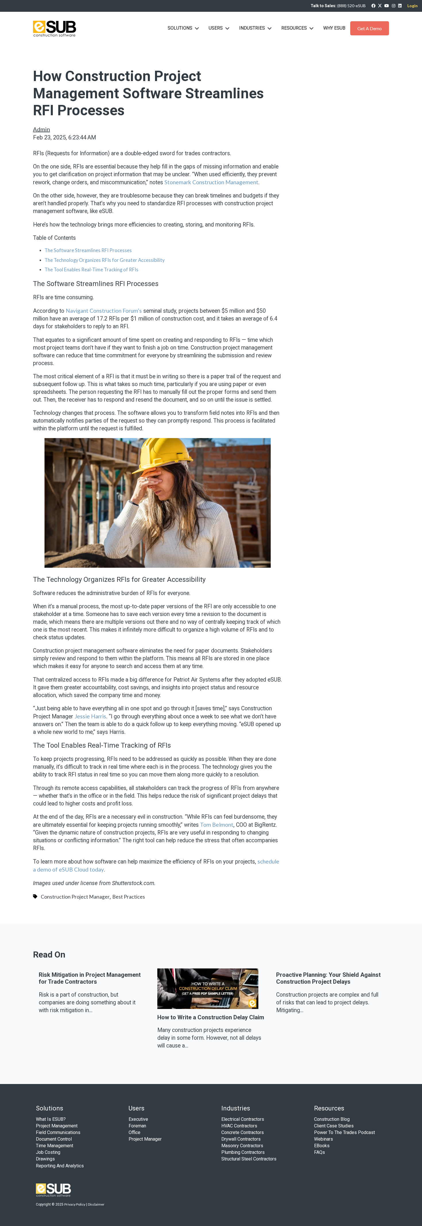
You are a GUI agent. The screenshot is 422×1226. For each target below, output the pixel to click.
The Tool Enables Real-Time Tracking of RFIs (91, 270)
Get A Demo (369, 28)
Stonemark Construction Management (211, 182)
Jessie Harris (90, 716)
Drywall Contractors (241, 1139)
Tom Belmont (216, 824)
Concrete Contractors (242, 1132)
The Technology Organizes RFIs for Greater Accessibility (104, 260)
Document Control (54, 1139)
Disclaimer (96, 1204)
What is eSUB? (51, 1119)
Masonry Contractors (242, 1145)
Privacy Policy (74, 1204)
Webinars (323, 1139)
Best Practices (128, 897)
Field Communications (58, 1132)
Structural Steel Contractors (248, 1159)
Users (216, 28)
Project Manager (145, 1139)
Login (412, 5)
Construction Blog (332, 1119)
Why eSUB (334, 28)
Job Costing (48, 1152)
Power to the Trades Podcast (344, 1132)
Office (134, 1132)
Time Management (54, 1145)
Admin (41, 129)
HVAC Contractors (239, 1126)
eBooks (322, 1145)
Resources (294, 28)
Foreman (137, 1126)
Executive (138, 1119)
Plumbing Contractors (243, 1152)
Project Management (57, 1126)
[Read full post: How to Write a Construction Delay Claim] (207, 1006)
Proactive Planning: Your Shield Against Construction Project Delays (328, 978)
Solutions (180, 28)
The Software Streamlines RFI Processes (88, 250)
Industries (252, 28)
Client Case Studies (334, 1126)
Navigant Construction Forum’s (104, 310)
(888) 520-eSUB (351, 5)
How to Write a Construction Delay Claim (210, 1017)
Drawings (45, 1159)
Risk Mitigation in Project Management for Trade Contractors (90, 978)
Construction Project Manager (75, 897)
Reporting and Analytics (60, 1166)
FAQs (319, 1152)
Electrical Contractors (242, 1119)
